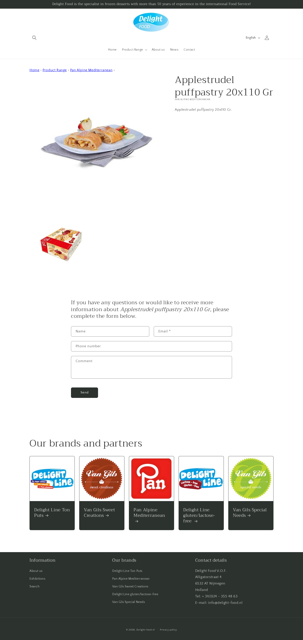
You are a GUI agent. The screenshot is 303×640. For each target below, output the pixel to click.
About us (36, 571)
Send (85, 392)
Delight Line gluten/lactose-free (199, 515)
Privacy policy (168, 629)
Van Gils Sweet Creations (99, 512)
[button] (34, 38)
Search (35, 586)
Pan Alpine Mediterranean (91, 70)
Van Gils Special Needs (250, 512)
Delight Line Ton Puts (52, 512)
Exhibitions (37, 579)
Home (34, 70)
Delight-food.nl (145, 629)
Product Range (55, 70)
